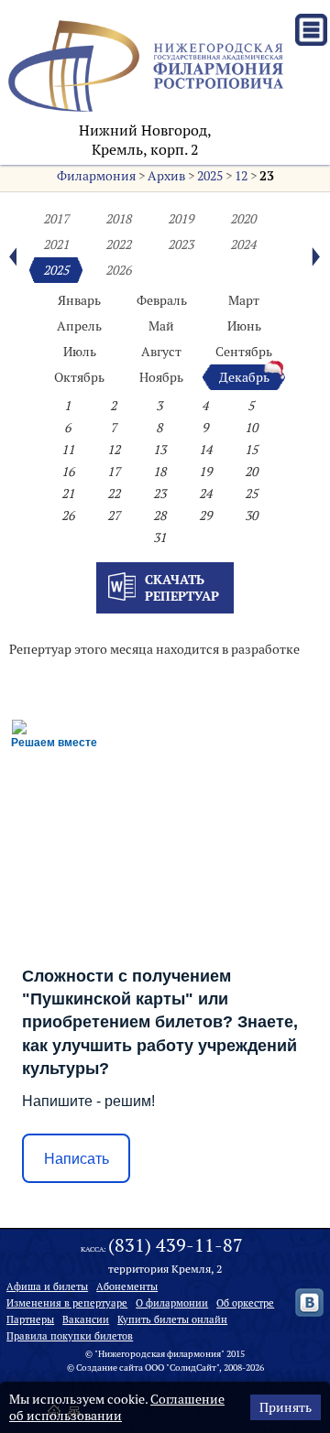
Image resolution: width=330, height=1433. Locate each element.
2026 (118, 270)
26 (67, 515)
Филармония (96, 176)
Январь (79, 300)
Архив (166, 176)
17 (113, 471)
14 (205, 449)
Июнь (244, 326)
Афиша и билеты (47, 1286)
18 (159, 471)
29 (205, 515)
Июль (79, 351)
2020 (243, 219)
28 (159, 515)
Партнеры (30, 1319)
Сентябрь (243, 351)
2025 (210, 176)
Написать (76, 1159)
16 (67, 471)
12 (241, 176)
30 (251, 515)
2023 (180, 244)
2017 (56, 219)
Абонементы (127, 1286)
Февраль (162, 300)
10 (251, 427)
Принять (285, 1407)
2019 (180, 219)
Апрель (79, 326)
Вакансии (85, 1319)
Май (161, 326)
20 (251, 471)
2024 (243, 244)
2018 (118, 219)
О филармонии (172, 1303)
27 (113, 515)
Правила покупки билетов (69, 1336)
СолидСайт (193, 1367)
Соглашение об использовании (117, 1407)
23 (266, 176)
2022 (118, 244)
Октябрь (79, 377)
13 (159, 449)
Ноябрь (161, 377)
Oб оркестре (245, 1303)
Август (161, 351)
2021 (56, 244)
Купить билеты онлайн (172, 1319)
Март (243, 300)
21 (67, 493)
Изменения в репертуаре (66, 1303)
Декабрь (244, 377)
